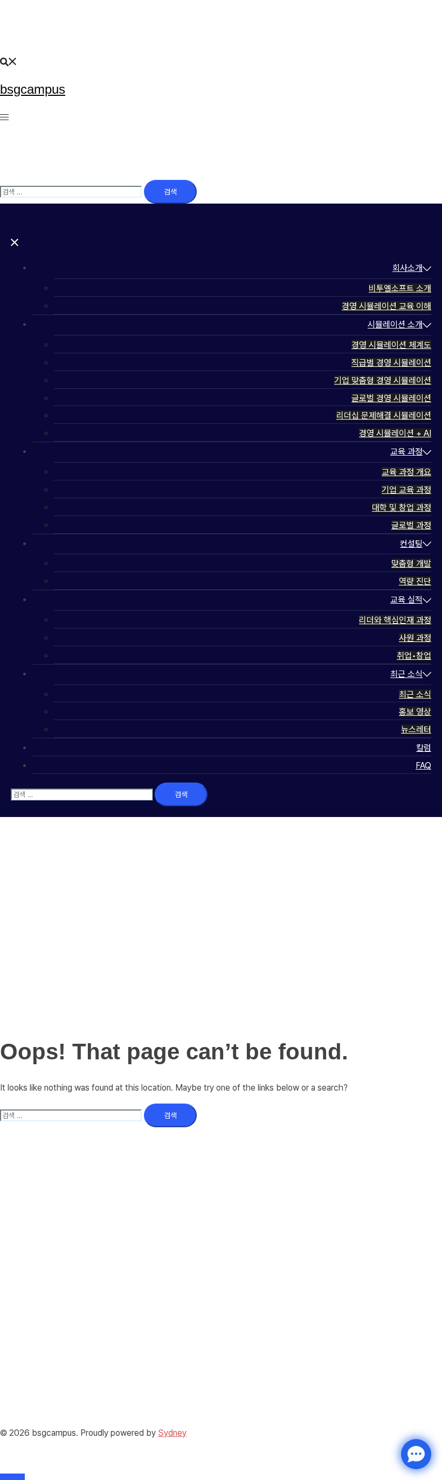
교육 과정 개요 (406, 472)
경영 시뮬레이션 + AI (395, 433)
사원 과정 (415, 638)
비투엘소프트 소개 (400, 288)
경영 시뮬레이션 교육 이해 (386, 306)
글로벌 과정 (411, 525)
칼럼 (423, 748)
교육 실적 (406, 600)
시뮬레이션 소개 (395, 324)
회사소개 (407, 268)
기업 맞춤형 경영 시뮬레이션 (382, 380)
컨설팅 (411, 544)
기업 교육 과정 (406, 490)
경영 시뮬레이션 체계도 (391, 345)
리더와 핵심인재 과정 (395, 620)
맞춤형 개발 (411, 564)
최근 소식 (406, 674)
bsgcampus (32, 89)
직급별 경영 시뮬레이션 (391, 363)
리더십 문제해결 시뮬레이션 (383, 415)
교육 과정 (406, 451)
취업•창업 (414, 656)
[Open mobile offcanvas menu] (4, 117)
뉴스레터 (416, 729)
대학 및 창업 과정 (401, 507)
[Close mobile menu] (15, 243)
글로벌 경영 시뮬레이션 (391, 398)
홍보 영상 (415, 712)
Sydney (172, 1433)
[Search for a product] (8, 61)
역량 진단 (415, 581)
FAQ (423, 765)
